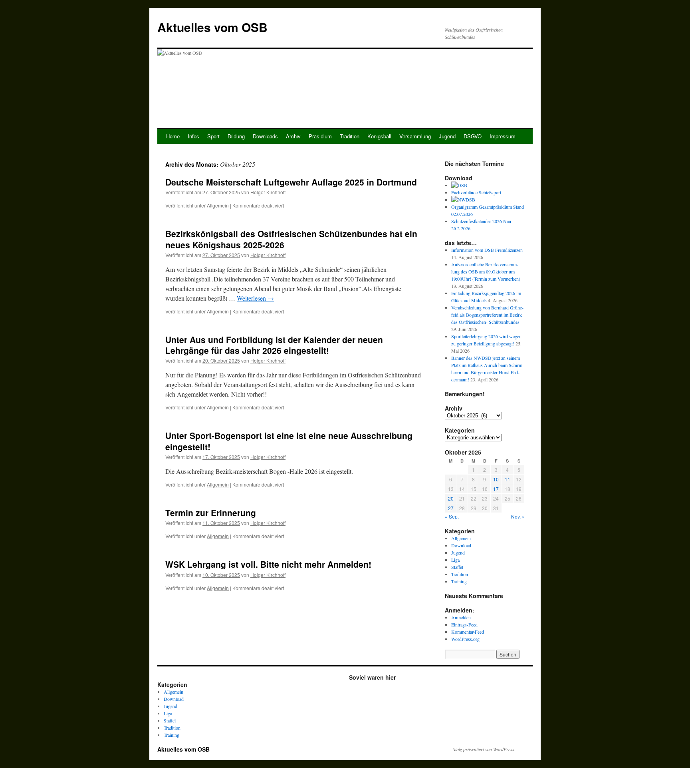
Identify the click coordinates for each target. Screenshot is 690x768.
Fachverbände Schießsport (476, 192)
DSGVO (473, 136)
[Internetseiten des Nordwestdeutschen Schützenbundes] (463, 199)
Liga (455, 560)
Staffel (457, 567)
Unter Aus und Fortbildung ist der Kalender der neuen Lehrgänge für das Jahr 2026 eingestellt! (274, 344)
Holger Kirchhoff (268, 192)
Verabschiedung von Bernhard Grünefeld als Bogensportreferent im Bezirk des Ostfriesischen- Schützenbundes (487, 314)
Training (459, 581)
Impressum (503, 136)
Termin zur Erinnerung (210, 513)
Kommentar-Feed (467, 631)
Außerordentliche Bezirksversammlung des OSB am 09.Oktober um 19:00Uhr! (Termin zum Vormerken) (485, 271)
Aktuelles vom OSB (212, 27)
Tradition (349, 136)
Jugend (447, 136)
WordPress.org (465, 639)
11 (507, 479)
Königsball (379, 136)
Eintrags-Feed (464, 624)
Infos (193, 136)
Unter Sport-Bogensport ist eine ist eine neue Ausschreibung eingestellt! (288, 440)
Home (173, 136)
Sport (213, 136)
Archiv (293, 136)
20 (451, 498)
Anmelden (461, 617)
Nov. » (518, 516)
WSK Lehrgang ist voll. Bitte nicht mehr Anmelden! (268, 564)
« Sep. (452, 516)
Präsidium (320, 136)
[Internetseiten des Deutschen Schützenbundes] (459, 185)
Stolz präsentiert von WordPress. (484, 749)
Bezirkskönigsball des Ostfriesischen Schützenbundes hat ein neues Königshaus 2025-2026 (291, 238)
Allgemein (218, 205)
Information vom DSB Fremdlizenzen (487, 250)
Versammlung (415, 136)
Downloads (265, 136)
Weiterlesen (255, 298)
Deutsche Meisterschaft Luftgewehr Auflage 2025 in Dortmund (291, 182)
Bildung (236, 136)
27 (451, 508)
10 (496, 479)
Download (461, 545)
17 (496, 488)
